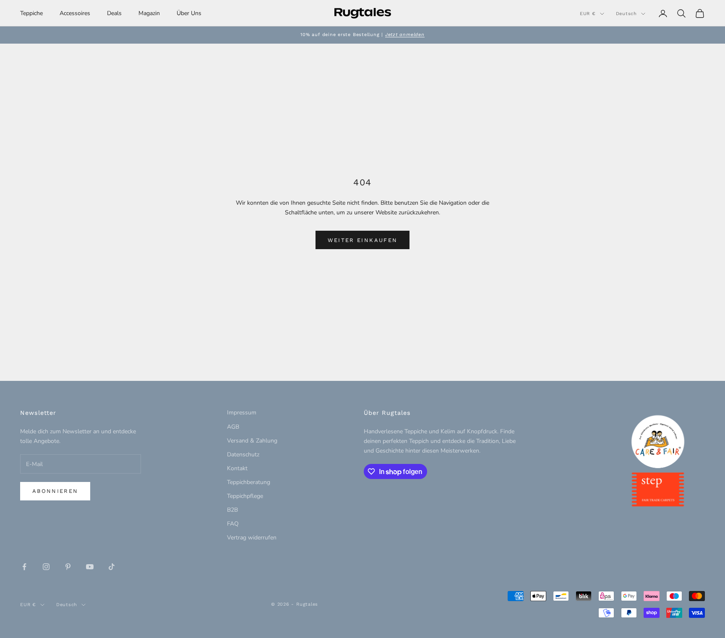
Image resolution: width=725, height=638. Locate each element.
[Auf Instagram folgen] (46, 566)
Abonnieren (55, 491)
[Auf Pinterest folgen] (68, 566)
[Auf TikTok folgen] (111, 566)
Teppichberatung (248, 482)
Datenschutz (243, 454)
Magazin (149, 13)
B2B (232, 510)
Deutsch (626, 13)
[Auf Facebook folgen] (24, 566)
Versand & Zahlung (252, 441)
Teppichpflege (245, 496)
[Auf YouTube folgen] (90, 566)
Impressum (241, 413)
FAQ (233, 524)
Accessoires (75, 13)
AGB (233, 427)
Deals (114, 13)
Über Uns (189, 13)
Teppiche (31, 13)
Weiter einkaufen (362, 240)
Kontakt (237, 468)
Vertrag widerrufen (251, 538)
